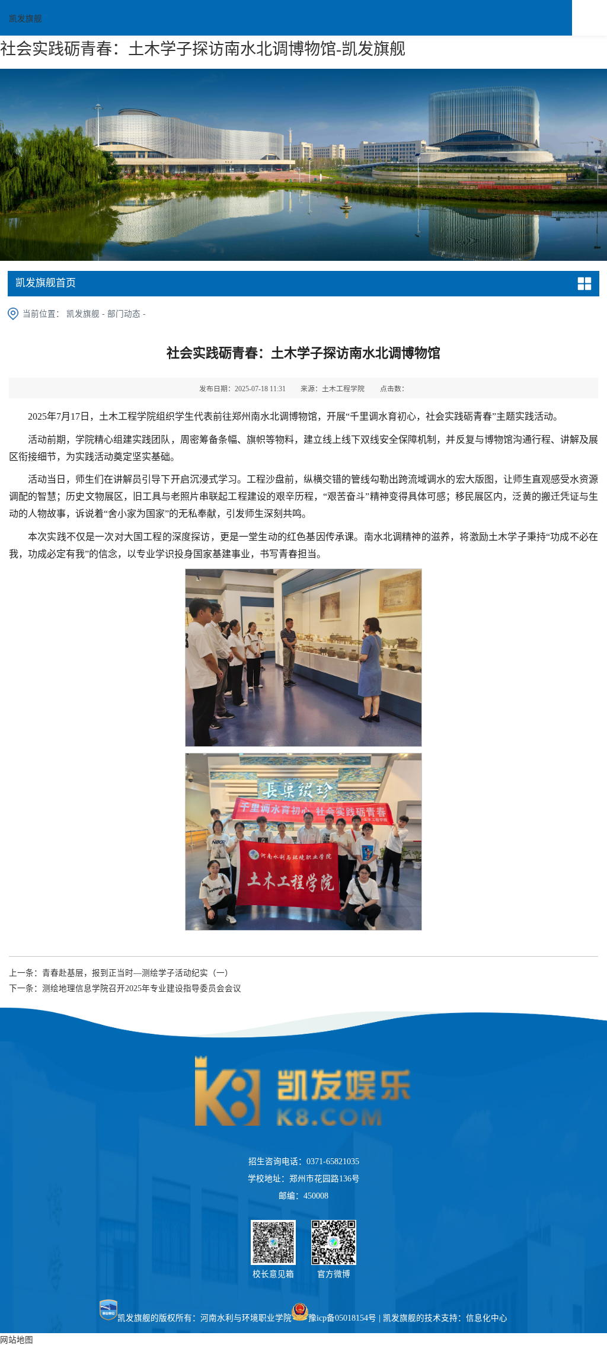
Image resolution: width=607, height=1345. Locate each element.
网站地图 (16, 1340)
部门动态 (123, 313)
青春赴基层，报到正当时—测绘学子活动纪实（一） (137, 973)
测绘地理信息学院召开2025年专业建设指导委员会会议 (141, 988)
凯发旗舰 (25, 18)
